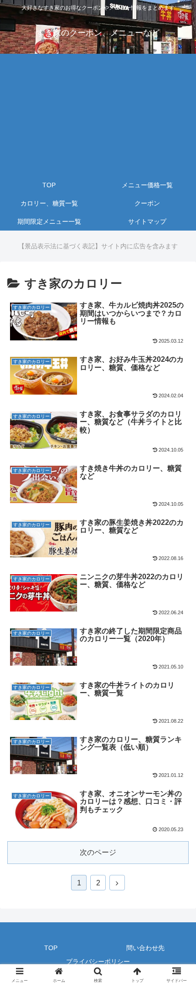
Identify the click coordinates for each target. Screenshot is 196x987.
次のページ (98, 852)
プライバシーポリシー (98, 961)
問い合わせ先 (145, 947)
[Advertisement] (98, 114)
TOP (50, 947)
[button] (177, 818)
